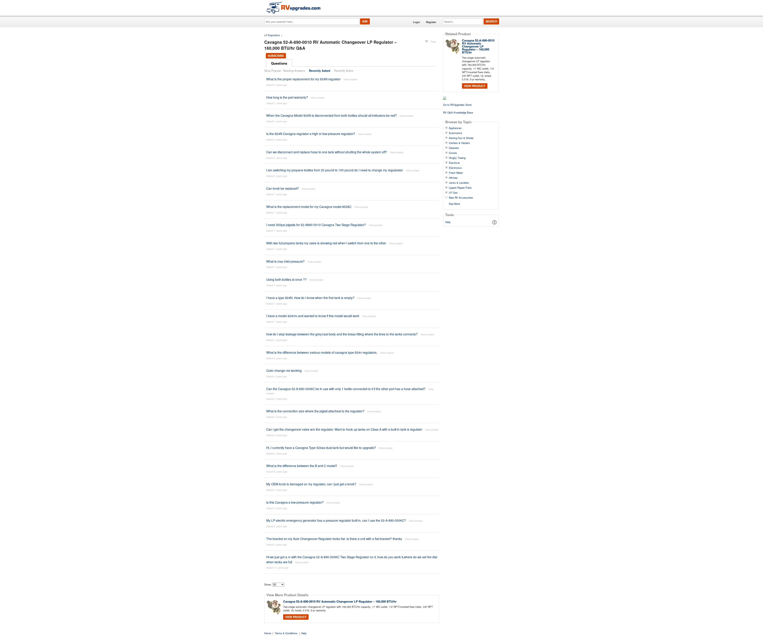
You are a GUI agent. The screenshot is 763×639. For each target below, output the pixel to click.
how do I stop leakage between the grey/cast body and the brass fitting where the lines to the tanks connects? (342, 334)
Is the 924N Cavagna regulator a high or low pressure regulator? (310, 133)
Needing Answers (294, 71)
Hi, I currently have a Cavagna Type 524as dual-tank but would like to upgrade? (321, 447)
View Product (296, 617)
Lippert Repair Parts (460, 187)
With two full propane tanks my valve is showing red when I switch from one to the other (326, 243)
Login (416, 22)
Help (447, 222)
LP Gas (453, 192)
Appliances (455, 128)
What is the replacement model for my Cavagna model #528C (308, 206)
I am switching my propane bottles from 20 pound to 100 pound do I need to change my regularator (334, 170)
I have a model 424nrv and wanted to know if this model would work (312, 316)
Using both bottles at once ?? (286, 279)
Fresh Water (456, 172)
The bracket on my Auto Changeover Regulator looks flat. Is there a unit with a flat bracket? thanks (334, 538)
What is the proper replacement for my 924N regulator (303, 79)
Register (431, 22)
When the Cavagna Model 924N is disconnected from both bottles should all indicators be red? (331, 115)
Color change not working (284, 370)
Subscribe (276, 56)
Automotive (455, 133)
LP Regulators (272, 35)
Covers (453, 152)
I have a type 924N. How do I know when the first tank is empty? (310, 297)
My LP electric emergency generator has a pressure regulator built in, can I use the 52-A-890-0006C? (336, 520)
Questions (279, 63)
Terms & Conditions (286, 633)
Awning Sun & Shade (461, 138)
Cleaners (454, 148)
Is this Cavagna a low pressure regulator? (295, 502)
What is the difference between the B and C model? (301, 465)
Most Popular (272, 71)
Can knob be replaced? (282, 188)
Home (267, 633)
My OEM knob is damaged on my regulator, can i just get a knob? (311, 484)
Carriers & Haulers (459, 143)
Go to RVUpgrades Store (457, 105)
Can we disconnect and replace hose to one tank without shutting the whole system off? (326, 152)
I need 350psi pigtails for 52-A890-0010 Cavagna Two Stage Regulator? (316, 224)
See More (454, 203)
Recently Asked (319, 71)
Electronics (455, 167)
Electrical (454, 162)
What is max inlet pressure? (285, 261)
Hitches (453, 177)
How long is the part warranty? (287, 97)
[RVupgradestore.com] (293, 7)
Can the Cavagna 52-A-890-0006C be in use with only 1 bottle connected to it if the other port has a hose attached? (345, 389)
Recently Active (343, 71)
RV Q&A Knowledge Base (458, 112)
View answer (350, 79)
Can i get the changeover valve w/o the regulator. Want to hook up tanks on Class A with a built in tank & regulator (344, 429)
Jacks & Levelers (459, 182)
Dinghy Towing (457, 157)
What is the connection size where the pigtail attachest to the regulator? (315, 411)
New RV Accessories (461, 197)
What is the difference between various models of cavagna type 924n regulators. (321, 352)
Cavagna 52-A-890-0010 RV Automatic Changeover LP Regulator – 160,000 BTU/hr (340, 601)
